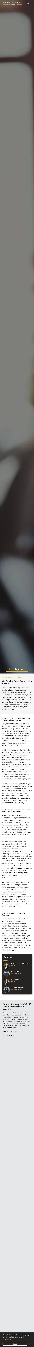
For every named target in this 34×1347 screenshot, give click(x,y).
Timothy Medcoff (17, 987)
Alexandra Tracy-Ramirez (20, 963)
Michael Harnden (17, 979)
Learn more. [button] (7, 1339)
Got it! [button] (15, 1344)
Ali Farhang (15, 971)
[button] (28, 3)
